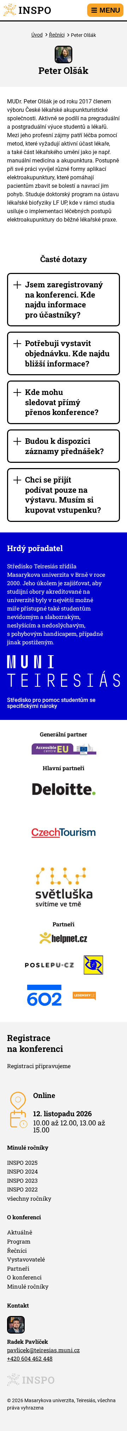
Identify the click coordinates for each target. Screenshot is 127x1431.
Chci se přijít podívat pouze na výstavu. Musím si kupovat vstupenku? (63, 494)
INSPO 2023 (22, 1180)
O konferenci (24, 1277)
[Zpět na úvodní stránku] (27, 10)
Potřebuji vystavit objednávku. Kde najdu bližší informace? (67, 353)
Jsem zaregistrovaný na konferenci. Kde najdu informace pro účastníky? (64, 299)
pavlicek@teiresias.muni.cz (43, 1350)
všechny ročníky (29, 1198)
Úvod (37, 35)
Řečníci (57, 35)
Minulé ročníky (27, 1286)
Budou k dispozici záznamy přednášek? (64, 446)
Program (18, 1241)
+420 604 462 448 (30, 1358)
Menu (109, 10)
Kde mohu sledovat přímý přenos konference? (61, 402)
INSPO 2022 (22, 1189)
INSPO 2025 (22, 1162)
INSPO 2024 (22, 1171)
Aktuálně (19, 1232)
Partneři (18, 1268)
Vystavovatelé (26, 1259)
